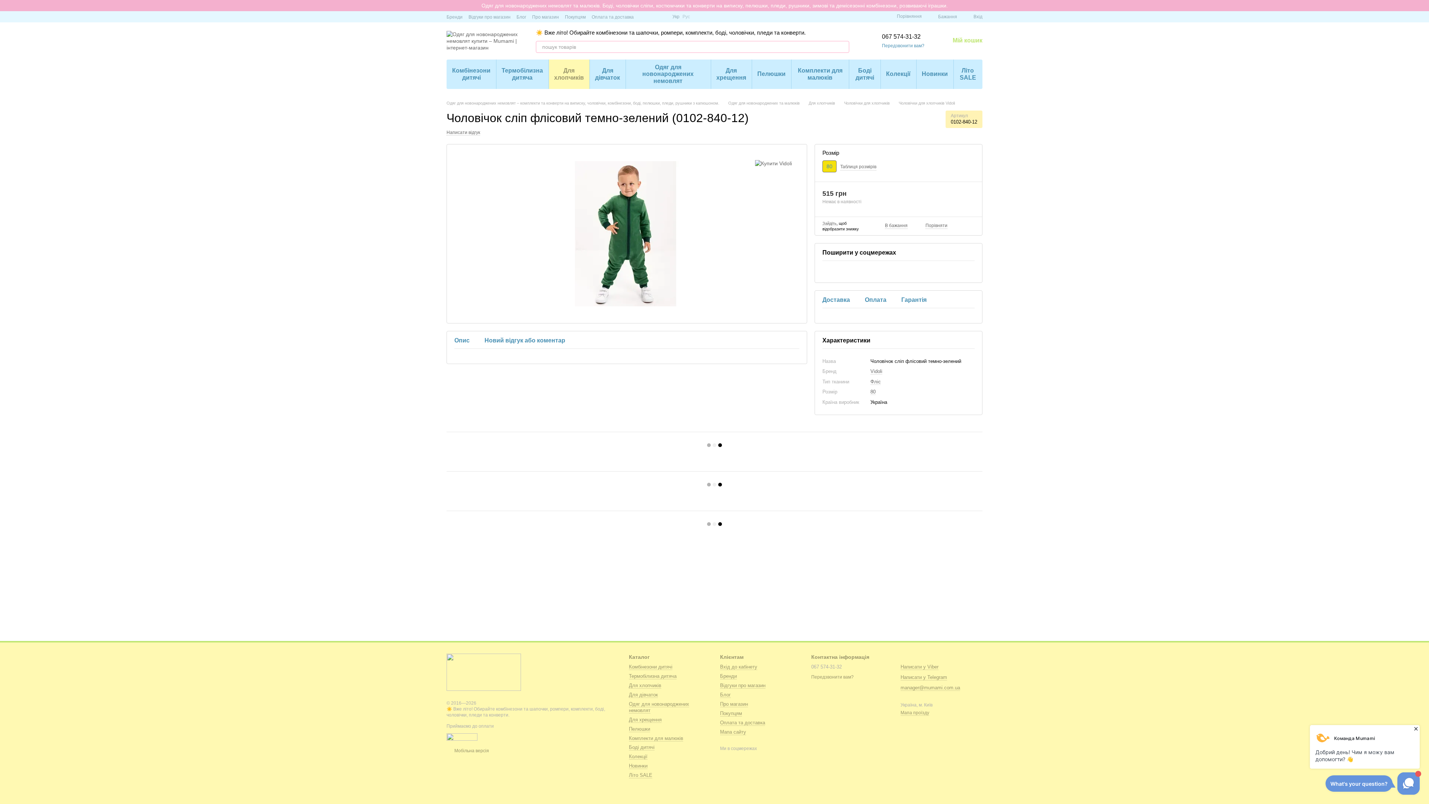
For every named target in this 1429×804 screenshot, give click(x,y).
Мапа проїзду (915, 712)
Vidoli (876, 371)
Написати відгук (463, 132)
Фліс (875, 382)
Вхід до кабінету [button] (738, 667)
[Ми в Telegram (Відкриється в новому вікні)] (662, 17)
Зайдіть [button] (829, 223)
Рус (686, 17)
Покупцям (575, 17)
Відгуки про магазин (490, 17)
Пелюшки (771, 74)
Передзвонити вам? (903, 45)
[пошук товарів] (843, 47)
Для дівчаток (607, 73)
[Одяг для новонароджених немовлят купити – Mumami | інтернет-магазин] (484, 671)
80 (873, 392)
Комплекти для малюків (820, 73)
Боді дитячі (865, 73)
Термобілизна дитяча (522, 73)
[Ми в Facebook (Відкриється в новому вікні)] (644, 17)
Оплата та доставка (613, 17)
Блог (521, 17)
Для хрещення (731, 73)
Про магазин (545, 17)
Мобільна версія (471, 750)
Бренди (455, 17)
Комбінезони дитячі (471, 73)
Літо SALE (968, 73)
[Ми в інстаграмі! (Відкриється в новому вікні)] (653, 17)
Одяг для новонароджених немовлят (668, 74)
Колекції (898, 74)
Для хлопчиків (569, 73)
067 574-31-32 (901, 37)
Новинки (935, 74)
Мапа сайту (733, 732)
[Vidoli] (773, 162)
